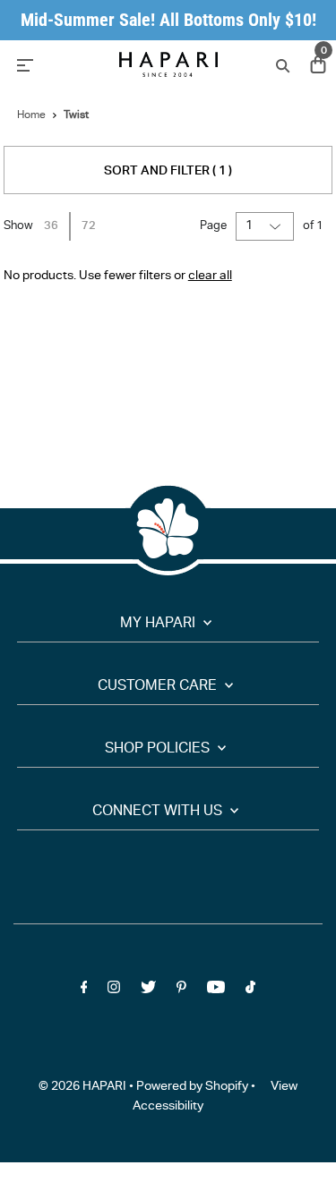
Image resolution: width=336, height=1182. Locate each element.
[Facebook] (84, 991)
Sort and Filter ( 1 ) (168, 172)
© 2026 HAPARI (82, 1087)
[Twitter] (148, 991)
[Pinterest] (181, 991)
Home (31, 115)
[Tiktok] (250, 991)
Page (213, 227)
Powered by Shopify (192, 1087)
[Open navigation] (57, 64)
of (313, 227)
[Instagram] (114, 991)
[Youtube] (216, 991)
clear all (210, 276)
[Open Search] (281, 64)
